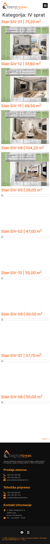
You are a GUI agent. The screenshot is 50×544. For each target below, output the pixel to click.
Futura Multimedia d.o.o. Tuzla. (14, 539)
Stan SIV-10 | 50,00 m (21, 272)
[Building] (28, 532)
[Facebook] (22, 532)
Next (45, 439)
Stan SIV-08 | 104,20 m (22, 148)
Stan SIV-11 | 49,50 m (21, 106)
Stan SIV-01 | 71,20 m (21, 21)
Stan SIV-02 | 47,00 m (21, 231)
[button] (45, 5)
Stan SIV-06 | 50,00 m (21, 397)
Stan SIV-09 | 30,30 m (21, 314)
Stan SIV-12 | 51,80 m (21, 64)
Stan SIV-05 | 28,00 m (21, 190)
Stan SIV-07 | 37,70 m (21, 355)
